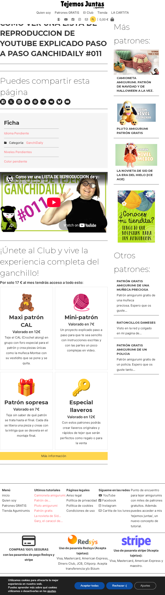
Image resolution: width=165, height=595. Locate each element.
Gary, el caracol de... (48, 521)
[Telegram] (43, 102)
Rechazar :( (119, 586)
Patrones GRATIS (67, 12)
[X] (11, 102)
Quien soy (43, 12)
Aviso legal (74, 495)
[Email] (67, 102)
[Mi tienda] (136, 216)
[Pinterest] (35, 102)
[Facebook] (3, 102)
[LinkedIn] (19, 102)
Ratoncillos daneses (136, 322)
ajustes (51, 591)
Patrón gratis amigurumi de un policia (132, 349)
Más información (53, 456)
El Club (88, 12)
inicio (6, 495)
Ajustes (145, 586)
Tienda (102, 12)
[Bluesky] (59, 102)
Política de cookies (79, 506)
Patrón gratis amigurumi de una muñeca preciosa (133, 285)
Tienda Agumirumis (16, 511)
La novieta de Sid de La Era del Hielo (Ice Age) (135, 175)
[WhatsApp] (27, 102)
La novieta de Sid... (47, 516)
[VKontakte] (51, 102)
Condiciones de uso (80, 511)
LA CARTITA (120, 12)
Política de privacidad (81, 500)
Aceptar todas (89, 586)
